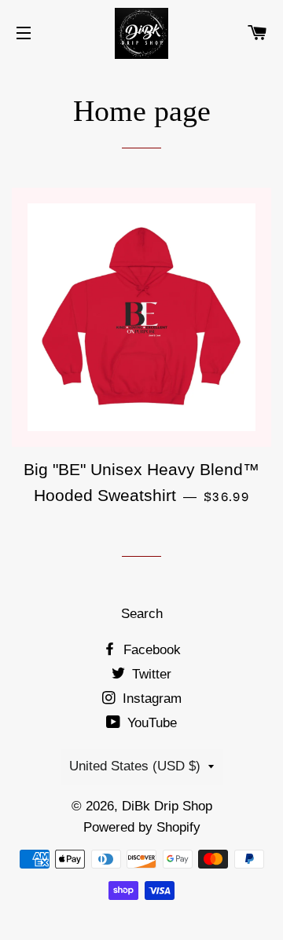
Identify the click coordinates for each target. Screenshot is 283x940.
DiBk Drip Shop (167, 806)
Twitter (149, 674)
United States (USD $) (134, 766)
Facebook (150, 649)
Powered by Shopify (141, 827)
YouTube (150, 722)
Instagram (150, 698)
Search (142, 613)
